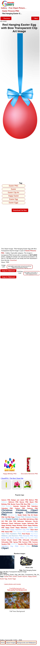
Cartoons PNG (32, 508)
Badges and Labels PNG (19, 500)
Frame (8, 519)
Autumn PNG (5, 500)
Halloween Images (20, 523)
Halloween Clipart (7, 523)
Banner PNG (24, 502)
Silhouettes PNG (6, 542)
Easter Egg (13, 199)
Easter (13, 189)
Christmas (6, 510)
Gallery (4, 8)
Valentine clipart (32, 544)
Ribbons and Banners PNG (11, 536)
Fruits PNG (22, 519)
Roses (12, 538)
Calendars (34, 506)
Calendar (16, 506)
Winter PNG (25, 546)
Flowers (28, 517)
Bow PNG (27, 504)
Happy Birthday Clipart (19, 525)
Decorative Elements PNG (29, 473)
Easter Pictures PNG (10, 11)
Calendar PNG (25, 506)
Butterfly (9, 506)
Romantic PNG (28, 536)
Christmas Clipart (27, 510)
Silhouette (26, 540)
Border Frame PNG (17, 504)
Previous (7, 18)
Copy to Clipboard (8, 270)
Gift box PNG (33, 519)
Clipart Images (10, 642)
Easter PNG (13, 186)
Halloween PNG (32, 523)
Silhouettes (34, 540)
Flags (13, 517)
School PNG (17, 540)
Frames (15, 519)
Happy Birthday (6, 525)
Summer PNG (26, 542)
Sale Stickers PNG (31, 538)
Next (36, 18)
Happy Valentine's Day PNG (20, 529)
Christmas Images (12, 512)
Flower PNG (20, 517)
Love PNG (30, 531)
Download (13, 260)
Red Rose (34, 534)
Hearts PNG (8, 531)
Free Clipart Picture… (17, 8)
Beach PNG (34, 502)
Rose (36, 536)
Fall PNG (8, 517)
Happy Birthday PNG (10, 473)
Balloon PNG (33, 500)
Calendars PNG (7, 508)
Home (3, 642)
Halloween (20, 521)
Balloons (4, 502)
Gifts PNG (12, 521)
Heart (32, 529)
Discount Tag (12, 515)
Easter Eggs (13, 203)
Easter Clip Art (13, 192)
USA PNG (14, 544)
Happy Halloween (21, 527)
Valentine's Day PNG (9, 546)
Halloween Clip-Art (31, 521)
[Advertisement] (20, 160)
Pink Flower (26, 534)
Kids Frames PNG (19, 531)
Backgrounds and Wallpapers (26, 642)
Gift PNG (4, 521)
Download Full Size (20, 210)
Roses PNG (19, 538)
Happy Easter (13, 196)
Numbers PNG (15, 534)
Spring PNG (17, 542)
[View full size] (20, 139)
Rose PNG (5, 538)
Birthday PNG (5, 504)
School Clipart (6, 540)
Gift (28, 519)
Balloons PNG (13, 502)
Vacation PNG (22, 544)
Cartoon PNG (20, 508)
